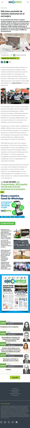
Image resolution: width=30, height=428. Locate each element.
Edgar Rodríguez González (11, 335)
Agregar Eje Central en (9, 58)
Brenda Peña (11, 323)
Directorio (15, 388)
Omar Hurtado (11, 356)
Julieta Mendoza (11, 345)
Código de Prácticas (15, 393)
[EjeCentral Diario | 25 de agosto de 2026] (15, 293)
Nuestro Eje (4, 8)
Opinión (8, 321)
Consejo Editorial (15, 390)
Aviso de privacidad (5, 403)
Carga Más (15, 377)
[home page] (15, 2)
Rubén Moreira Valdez (11, 367)
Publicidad (15, 392)
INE (2, 192)
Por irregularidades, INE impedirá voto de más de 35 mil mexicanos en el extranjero (14, 185)
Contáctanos (15, 395)
